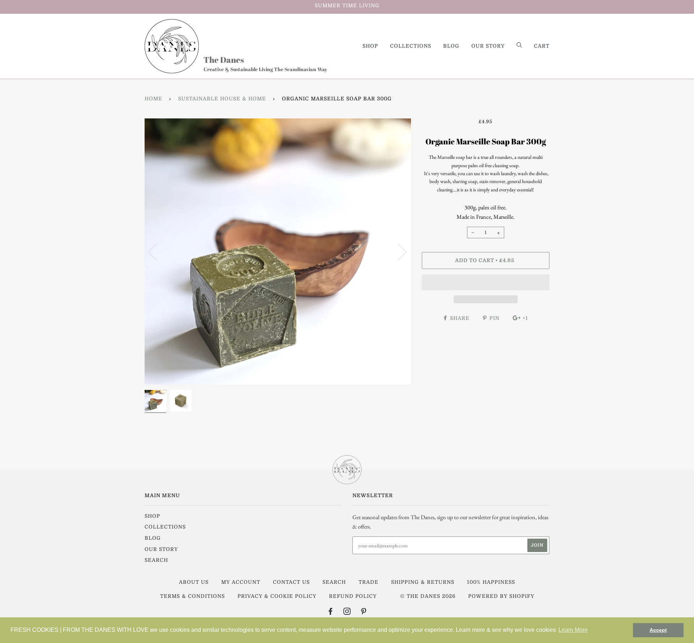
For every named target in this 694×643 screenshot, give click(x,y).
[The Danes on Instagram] (347, 612)
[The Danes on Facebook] (330, 612)
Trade (368, 582)
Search (156, 560)
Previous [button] (157, 251)
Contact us (291, 582)
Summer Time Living (347, 5)
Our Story (488, 46)
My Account (240, 582)
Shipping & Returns (422, 582)
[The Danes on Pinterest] (364, 612)
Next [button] (398, 251)
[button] (485, 282)
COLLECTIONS (410, 46)
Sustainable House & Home (222, 98)
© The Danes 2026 (427, 596)
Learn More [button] (573, 630)
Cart (541, 46)
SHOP (370, 46)
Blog (451, 46)
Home (153, 98)
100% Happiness (491, 582)
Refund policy (353, 596)
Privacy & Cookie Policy (276, 596)
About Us (194, 582)
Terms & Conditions (192, 596)
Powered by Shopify (501, 596)
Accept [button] (658, 630)
